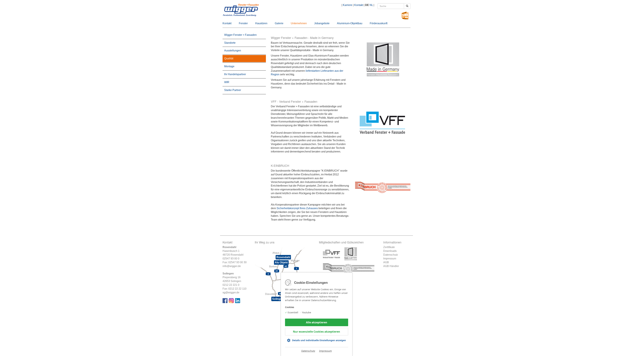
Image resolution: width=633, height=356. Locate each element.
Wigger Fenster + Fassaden (240, 34)
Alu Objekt (281, 262)
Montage (229, 66)
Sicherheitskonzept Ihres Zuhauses (297, 208)
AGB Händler (391, 266)
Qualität (228, 58)
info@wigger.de (232, 266)
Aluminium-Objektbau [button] (349, 23)
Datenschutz (390, 254)
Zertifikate (389, 247)
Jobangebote (322, 23)
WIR (226, 82)
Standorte (230, 42)
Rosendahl (283, 257)
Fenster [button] (243, 23)
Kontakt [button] (227, 23)
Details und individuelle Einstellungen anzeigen (319, 340)
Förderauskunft (378, 23)
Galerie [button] (279, 23)
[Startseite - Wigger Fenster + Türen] (316, 10)
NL (371, 5)
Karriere (347, 5)
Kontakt (358, 5)
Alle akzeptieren (316, 322)
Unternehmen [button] (299, 23)
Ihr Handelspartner (235, 74)
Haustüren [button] (261, 23)
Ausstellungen (232, 50)
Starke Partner (232, 90)
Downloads (390, 251)
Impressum (389, 258)
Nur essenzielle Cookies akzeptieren (316, 331)
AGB (386, 262)
